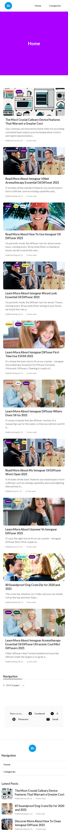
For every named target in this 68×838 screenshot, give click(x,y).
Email (55, 719)
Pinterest (23, 719)
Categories (55, 5)
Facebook (40, 713)
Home (38, 5)
